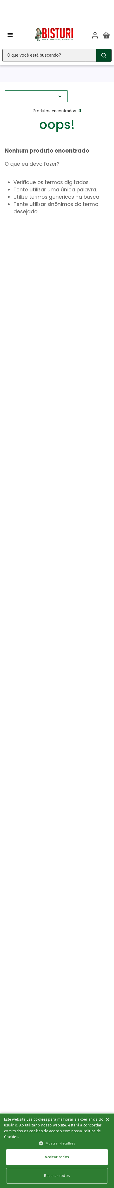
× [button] (107, 1120)
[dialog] (57, 1150)
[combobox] (57, 55)
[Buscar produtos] (103, 55)
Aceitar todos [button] (57, 1156)
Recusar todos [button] (57, 1175)
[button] (57, 1143)
